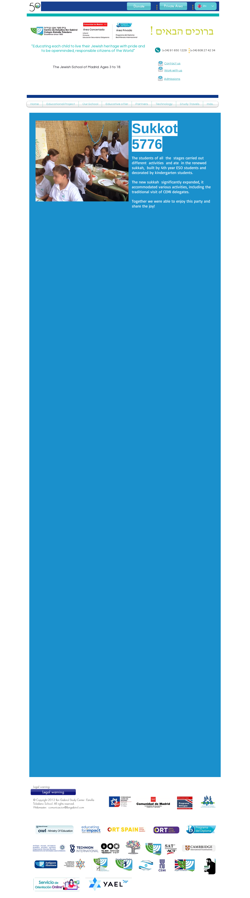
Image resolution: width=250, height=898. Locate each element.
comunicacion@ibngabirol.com (66, 807)
